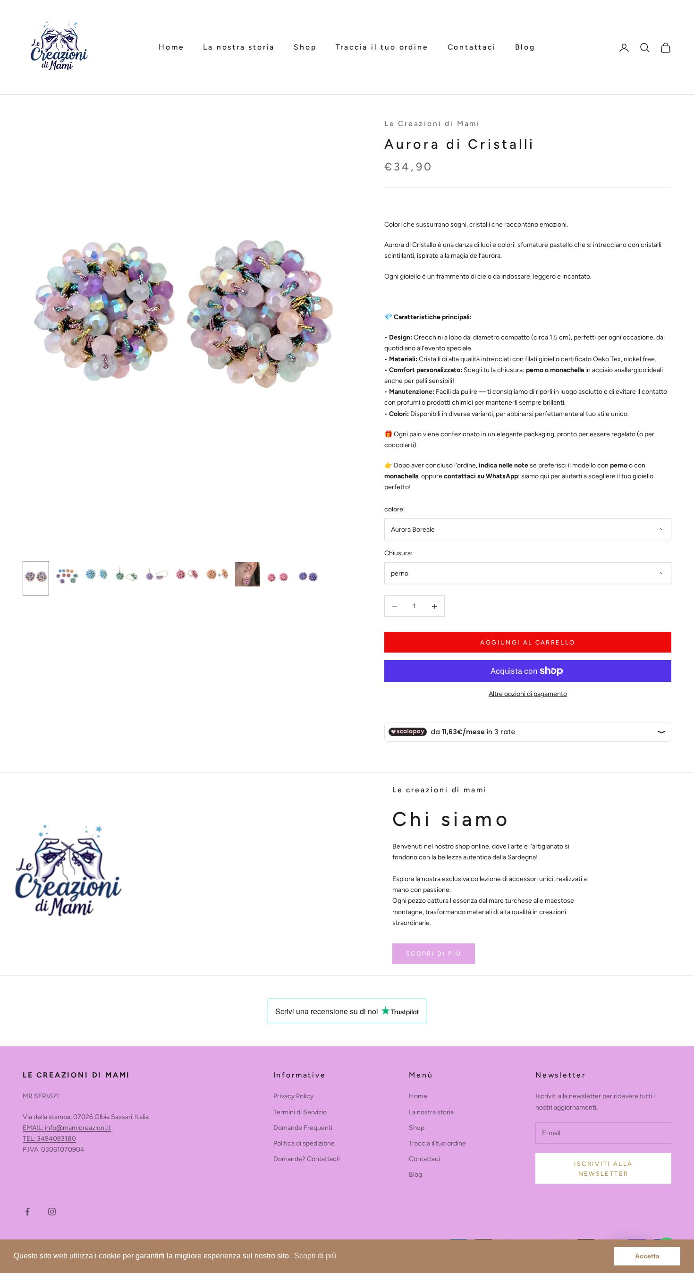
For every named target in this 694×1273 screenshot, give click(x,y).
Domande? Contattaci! (306, 1159)
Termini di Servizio (300, 1112)
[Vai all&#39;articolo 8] (247, 574)
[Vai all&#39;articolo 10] (308, 578)
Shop (305, 46)
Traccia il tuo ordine (382, 46)
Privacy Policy (293, 1096)
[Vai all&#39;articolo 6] (187, 574)
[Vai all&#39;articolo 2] (66, 574)
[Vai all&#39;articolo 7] (217, 574)
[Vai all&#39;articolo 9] (277, 577)
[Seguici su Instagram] (52, 1211)
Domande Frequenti (302, 1128)
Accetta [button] (647, 1256)
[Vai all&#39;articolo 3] (96, 574)
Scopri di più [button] (315, 1256)
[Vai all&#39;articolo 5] (157, 574)
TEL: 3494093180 (49, 1139)
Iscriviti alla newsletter (603, 1168)
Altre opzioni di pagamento (528, 694)
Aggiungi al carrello (527, 642)
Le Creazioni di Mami (432, 123)
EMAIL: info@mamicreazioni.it (67, 1128)
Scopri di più (433, 953)
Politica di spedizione (304, 1143)
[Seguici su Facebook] (27, 1211)
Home (171, 46)
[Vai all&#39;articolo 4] (126, 574)
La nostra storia (239, 46)
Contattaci (472, 46)
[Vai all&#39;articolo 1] (36, 578)
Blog (525, 46)
